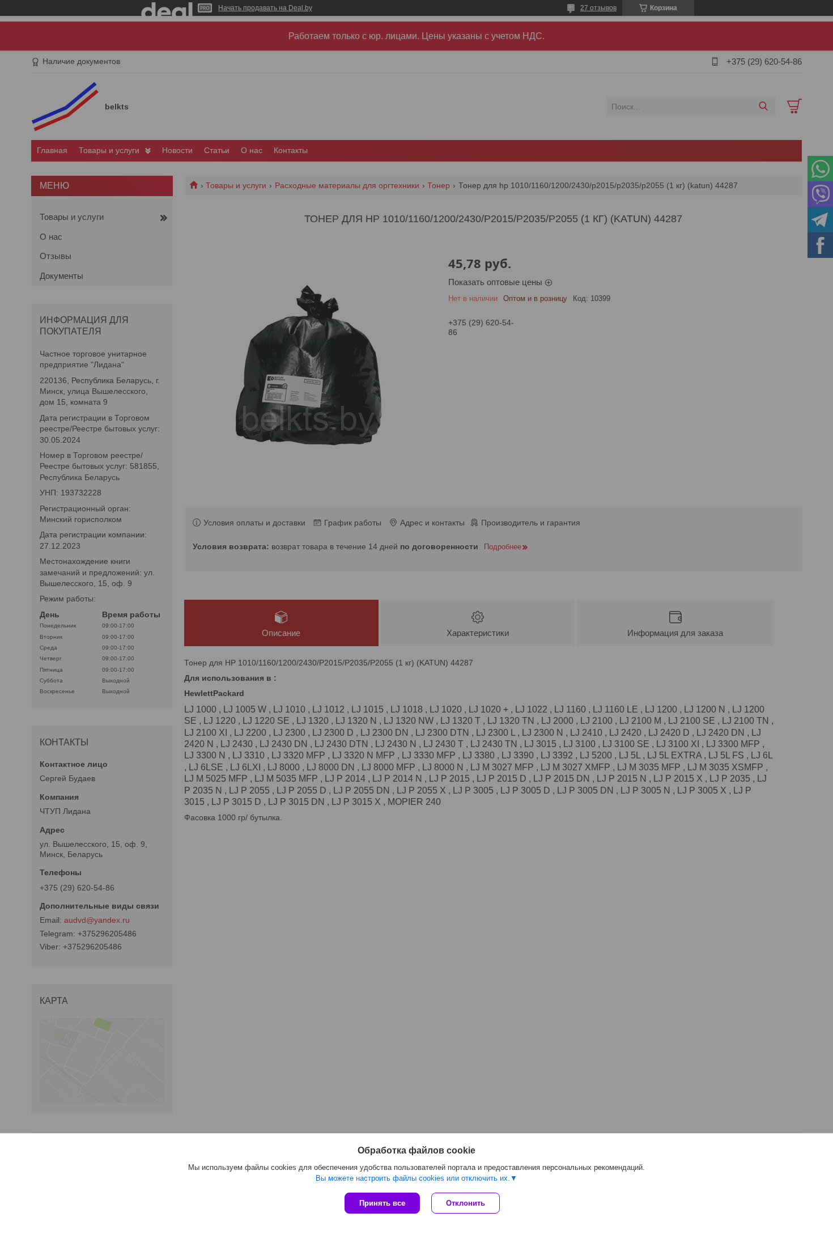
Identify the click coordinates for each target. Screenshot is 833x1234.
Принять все (382, 1203)
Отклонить (465, 1203)
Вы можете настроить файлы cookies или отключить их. (413, 1178)
